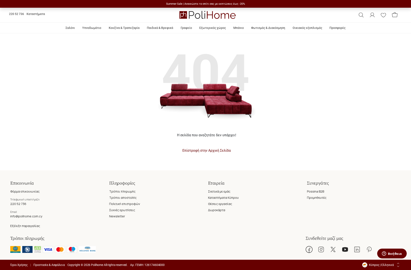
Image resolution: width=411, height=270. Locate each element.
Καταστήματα (36, 14)
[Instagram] (321, 249)
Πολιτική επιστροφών (124, 204)
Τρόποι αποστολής (123, 198)
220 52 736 (16, 14)
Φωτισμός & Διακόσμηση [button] (268, 28)
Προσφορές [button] (337, 28)
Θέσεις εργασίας (220, 204)
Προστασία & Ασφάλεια (49, 265)
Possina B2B (315, 191)
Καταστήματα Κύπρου (223, 198)
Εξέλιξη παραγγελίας (25, 226)
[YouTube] (345, 249)
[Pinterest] (369, 249)
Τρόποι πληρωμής (122, 191)
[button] (361, 15)
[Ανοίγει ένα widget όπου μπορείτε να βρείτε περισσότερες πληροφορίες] (392, 254)
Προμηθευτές (316, 198)
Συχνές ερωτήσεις (122, 210)
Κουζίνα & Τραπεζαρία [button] (124, 28)
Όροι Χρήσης (19, 265)
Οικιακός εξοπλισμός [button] (307, 28)
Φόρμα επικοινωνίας (25, 191)
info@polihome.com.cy (26, 216)
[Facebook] (309, 249)
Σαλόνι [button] (70, 28)
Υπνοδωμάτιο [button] (91, 28)
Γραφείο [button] (186, 28)
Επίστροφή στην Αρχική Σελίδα (206, 150)
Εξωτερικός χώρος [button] (212, 28)
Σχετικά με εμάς (219, 191)
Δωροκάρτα (216, 210)
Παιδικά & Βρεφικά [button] (160, 28)
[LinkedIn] (357, 249)
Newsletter (117, 216)
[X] (333, 249)
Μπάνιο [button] (238, 28)
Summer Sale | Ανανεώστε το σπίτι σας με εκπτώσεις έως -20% (205, 3)
